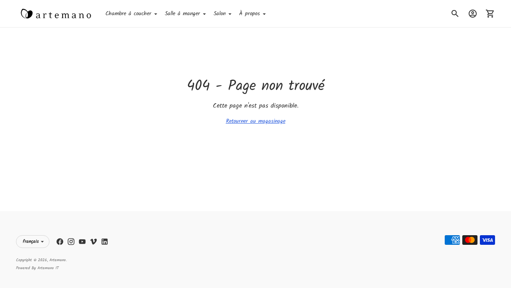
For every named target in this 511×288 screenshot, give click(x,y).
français (31, 241)
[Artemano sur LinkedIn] (105, 242)
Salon (220, 13)
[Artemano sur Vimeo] (93, 242)
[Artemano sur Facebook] (60, 242)
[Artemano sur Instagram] (71, 242)
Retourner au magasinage (255, 121)
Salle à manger (182, 13)
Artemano (58, 260)
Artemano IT (48, 268)
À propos (249, 13)
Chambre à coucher (128, 13)
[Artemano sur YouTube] (82, 242)
